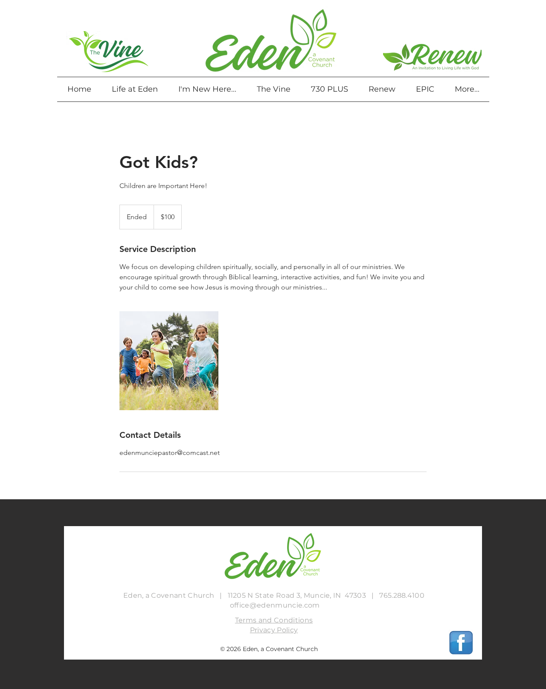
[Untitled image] (168, 360)
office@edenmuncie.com (275, 605)
